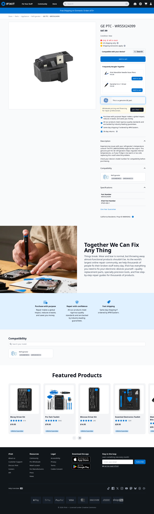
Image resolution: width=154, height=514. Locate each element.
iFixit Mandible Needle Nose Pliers (123, 72)
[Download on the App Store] (81, 459)
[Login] (151, 4)
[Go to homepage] (8, 4)
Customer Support (15, 462)
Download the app (80, 454)
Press (32, 473)
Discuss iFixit (13, 465)
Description (105, 141)
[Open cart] (146, 4)
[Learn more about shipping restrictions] (117, 43)
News (32, 476)
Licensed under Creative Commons (83, 507)
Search (140, 51)
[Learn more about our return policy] (117, 131)
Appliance (25, 16)
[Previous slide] (74, 438)
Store (10, 16)
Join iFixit (137, 110)
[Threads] (139, 488)
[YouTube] (126, 488)
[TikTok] (108, 488)
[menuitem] (27, 4)
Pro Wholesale (35, 462)
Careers (11, 469)
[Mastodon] (131, 488)
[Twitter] (117, 488)
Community (34, 458)
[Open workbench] (135, 4)
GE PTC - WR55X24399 (51, 16)
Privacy (53, 462)
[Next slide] (80, 438)
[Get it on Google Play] (81, 466)
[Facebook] (113, 488)
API (9, 473)
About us (11, 458)
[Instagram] (122, 488)
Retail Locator (35, 465)
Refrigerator (36, 16)
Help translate (13, 488)
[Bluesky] (135, 488)
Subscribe (140, 462)
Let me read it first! (111, 466)
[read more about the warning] (133, 217)
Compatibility (106, 168)
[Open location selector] (140, 4)
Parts (17, 16)
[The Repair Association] (144, 488)
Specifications (106, 187)
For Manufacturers (37, 469)
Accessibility (55, 458)
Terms (53, 465)
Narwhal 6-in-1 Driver (118, 84)
